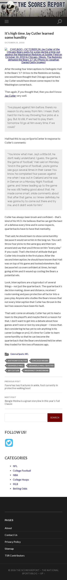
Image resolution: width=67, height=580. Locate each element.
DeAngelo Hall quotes (41, 365)
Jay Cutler (10, 95)
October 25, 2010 (14, 42)
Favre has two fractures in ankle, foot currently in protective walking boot (31, 385)
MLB (15, 484)
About (8, 528)
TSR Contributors (15, 555)
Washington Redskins (36, 370)
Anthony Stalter (17, 360)
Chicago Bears (40, 360)
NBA (15, 475)
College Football (22, 470)
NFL (26, 354)
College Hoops (21, 479)
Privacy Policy (13, 541)
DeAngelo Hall (16, 365)
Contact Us (11, 534)
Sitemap (9, 548)
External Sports (17, 354)
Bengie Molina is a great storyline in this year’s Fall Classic (32, 400)
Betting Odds (20, 488)
